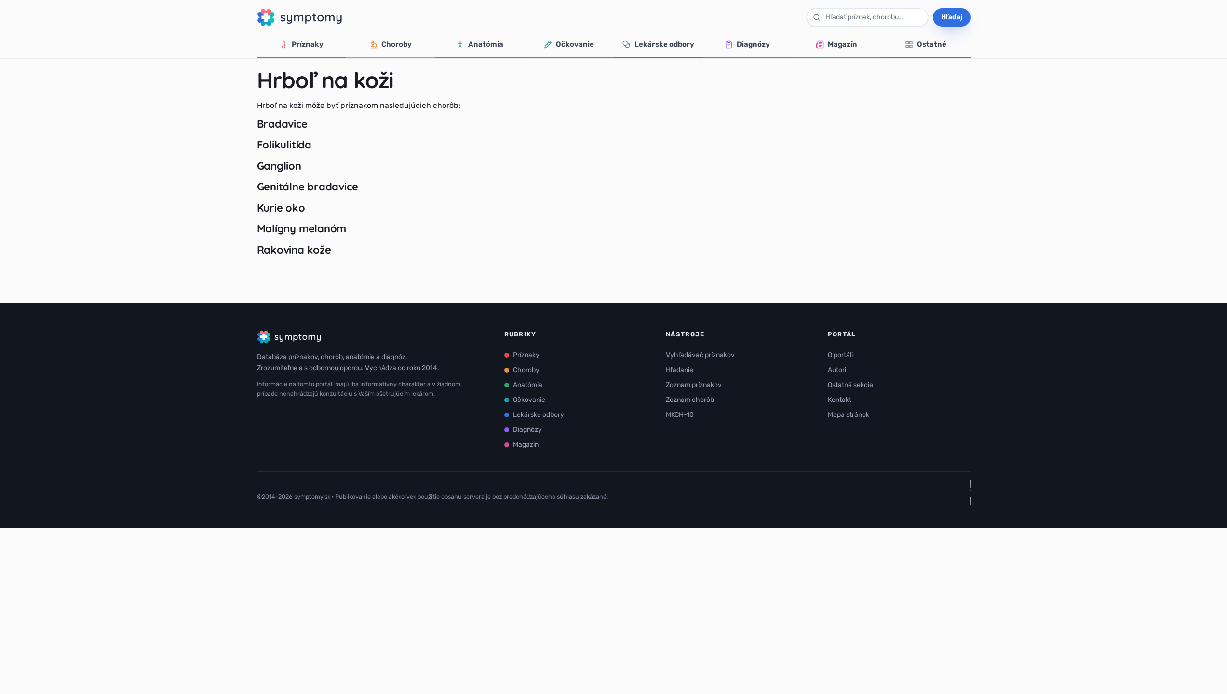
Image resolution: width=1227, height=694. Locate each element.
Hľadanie (679, 370)
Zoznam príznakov (694, 385)
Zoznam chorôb (690, 400)
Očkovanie (575, 44)
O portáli (840, 355)
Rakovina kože (294, 249)
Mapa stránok (848, 415)
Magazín (842, 44)
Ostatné (931, 44)
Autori (837, 370)
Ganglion (279, 166)
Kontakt (839, 400)
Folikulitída (284, 144)
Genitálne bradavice (307, 186)
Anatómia (485, 44)
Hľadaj (951, 17)
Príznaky (308, 44)
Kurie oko (281, 207)
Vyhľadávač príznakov (700, 355)
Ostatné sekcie (850, 385)
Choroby (396, 44)
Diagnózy (753, 44)
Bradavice (282, 124)
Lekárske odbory (664, 44)
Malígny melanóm (302, 228)
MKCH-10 (680, 415)
